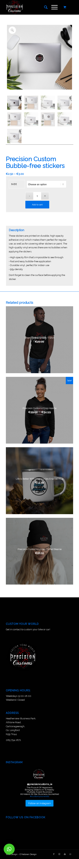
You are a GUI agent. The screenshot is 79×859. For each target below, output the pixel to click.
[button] (9, 849)
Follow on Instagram (39, 803)
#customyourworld (39, 796)
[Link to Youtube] (65, 854)
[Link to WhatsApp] (70, 854)
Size (14, 184)
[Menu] (53, 7)
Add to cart (37, 204)
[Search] (44, 7)
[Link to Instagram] (59, 854)
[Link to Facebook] (54, 854)
